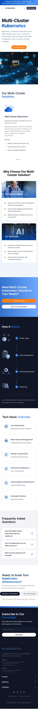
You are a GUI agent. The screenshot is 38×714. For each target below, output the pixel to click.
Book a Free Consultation (19, 306)
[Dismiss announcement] (36, 2)
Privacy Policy (12, 696)
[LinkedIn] (14, 692)
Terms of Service (24, 696)
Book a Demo (31, 8)
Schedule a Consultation (10, 593)
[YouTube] (24, 692)
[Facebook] (21, 692)
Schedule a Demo (19, 47)
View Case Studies (30, 593)
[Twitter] (17, 692)
